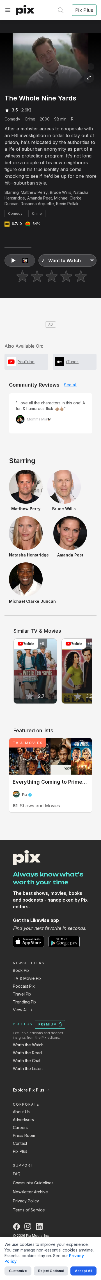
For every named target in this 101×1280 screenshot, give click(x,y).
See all (70, 384)
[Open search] (60, 10)
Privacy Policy (26, 1200)
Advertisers (23, 1119)
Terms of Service (29, 1209)
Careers (20, 1127)
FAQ (16, 1173)
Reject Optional (51, 1271)
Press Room (24, 1135)
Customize (18, 1271)
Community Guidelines (33, 1182)
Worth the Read (27, 1052)
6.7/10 (17, 224)
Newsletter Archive (30, 1191)
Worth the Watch (28, 1044)
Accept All (83, 1271)
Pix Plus (20, 1151)
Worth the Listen (28, 1068)
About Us (21, 1111)
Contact (20, 1143)
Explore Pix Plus (28, 1090)
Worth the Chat (26, 1060)
